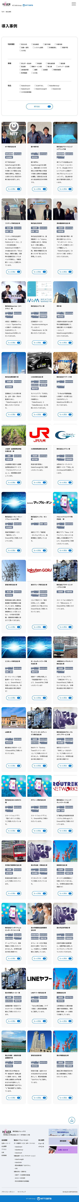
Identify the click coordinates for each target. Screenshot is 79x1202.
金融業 (45, 70)
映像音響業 (57, 70)
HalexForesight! (41, 89)
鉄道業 (39, 63)
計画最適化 (52, 47)
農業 (35, 70)
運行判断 (48, 44)
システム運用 (38, 47)
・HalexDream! (18, 1147)
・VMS (15, 1168)
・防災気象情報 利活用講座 (21, 1181)
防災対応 (24, 44)
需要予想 (65, 47)
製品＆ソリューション (21, 1140)
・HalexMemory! (18, 1150)
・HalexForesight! (19, 1159)
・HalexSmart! (18, 1153)
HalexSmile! (57, 89)
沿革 (3, 1152)
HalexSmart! (25, 89)
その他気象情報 (26, 92)
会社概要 (4, 1140)
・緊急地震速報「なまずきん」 (22, 1165)
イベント (41, 1147)
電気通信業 (51, 63)
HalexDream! (25, 86)
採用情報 (4, 1155)
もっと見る (11, 189)
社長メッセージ (6, 1143)
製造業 (23, 66)
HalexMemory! (54, 86)
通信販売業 (24, 70)
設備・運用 (24, 47)
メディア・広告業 (63, 66)
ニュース (41, 1143)
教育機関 (24, 73)
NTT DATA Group (30, 1198)
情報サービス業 (37, 66)
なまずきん (39, 86)
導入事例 (41, 1140)
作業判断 (59, 44)
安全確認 (36, 44)
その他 (23, 51)
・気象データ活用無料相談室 (22, 1175)
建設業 (63, 63)
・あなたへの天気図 (19, 1178)
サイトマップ (22, 1192)
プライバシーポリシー (8, 1192)
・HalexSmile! (18, 1162)
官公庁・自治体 (26, 63)
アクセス (4, 1149)
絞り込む (37, 106)
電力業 (50, 66)
